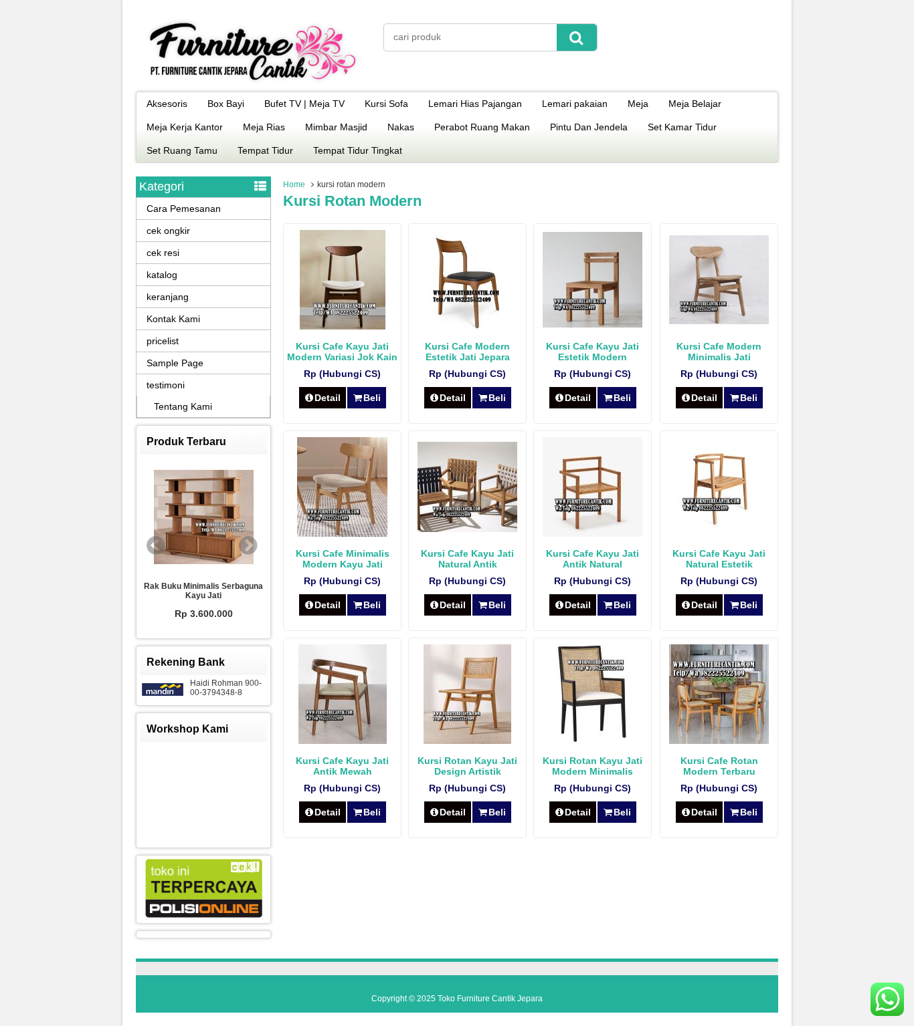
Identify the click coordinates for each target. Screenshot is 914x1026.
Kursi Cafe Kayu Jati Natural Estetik (718, 558)
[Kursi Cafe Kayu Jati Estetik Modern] (592, 324)
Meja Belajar (694, 103)
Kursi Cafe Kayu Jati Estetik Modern (592, 351)
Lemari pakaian (575, 103)
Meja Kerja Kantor (185, 127)
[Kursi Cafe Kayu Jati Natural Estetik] (719, 533)
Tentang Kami (183, 406)
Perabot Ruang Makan (482, 127)
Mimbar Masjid (336, 127)
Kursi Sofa (386, 103)
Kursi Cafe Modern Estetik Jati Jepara (467, 351)
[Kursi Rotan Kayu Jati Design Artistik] (467, 740)
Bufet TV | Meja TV (304, 103)
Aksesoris (167, 103)
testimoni (166, 385)
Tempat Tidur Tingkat (357, 150)
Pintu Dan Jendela (589, 127)
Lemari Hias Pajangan (475, 103)
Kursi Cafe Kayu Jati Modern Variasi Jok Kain (342, 351)
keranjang (168, 296)
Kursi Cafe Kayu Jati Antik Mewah (342, 766)
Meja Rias (264, 127)
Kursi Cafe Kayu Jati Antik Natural (592, 558)
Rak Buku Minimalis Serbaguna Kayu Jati (203, 591)
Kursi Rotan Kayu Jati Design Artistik (467, 766)
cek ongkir (168, 230)
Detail (327, 397)
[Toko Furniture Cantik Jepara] (253, 83)
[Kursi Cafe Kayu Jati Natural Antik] (467, 528)
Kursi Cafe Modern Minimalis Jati (718, 351)
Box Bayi (225, 103)
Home (294, 184)
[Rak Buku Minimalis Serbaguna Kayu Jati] (203, 518)
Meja (638, 103)
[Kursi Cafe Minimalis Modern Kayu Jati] (342, 533)
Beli (372, 397)
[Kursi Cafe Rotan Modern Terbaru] (719, 740)
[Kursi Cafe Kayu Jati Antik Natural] (592, 533)
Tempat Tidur (265, 150)
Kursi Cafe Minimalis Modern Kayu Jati (342, 558)
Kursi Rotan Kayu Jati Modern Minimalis (592, 766)
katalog (162, 274)
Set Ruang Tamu (182, 150)
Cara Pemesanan (184, 208)
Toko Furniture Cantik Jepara (490, 998)
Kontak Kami (173, 318)
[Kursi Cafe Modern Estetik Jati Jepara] (467, 326)
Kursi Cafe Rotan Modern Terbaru (719, 766)
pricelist (163, 341)
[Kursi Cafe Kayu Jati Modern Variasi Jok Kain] (342, 326)
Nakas (400, 127)
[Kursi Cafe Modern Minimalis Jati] (719, 320)
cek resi (163, 252)
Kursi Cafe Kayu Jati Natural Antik (467, 558)
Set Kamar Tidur (682, 127)
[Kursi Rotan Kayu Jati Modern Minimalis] (592, 740)
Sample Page (175, 363)
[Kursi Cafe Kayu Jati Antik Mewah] (342, 740)
